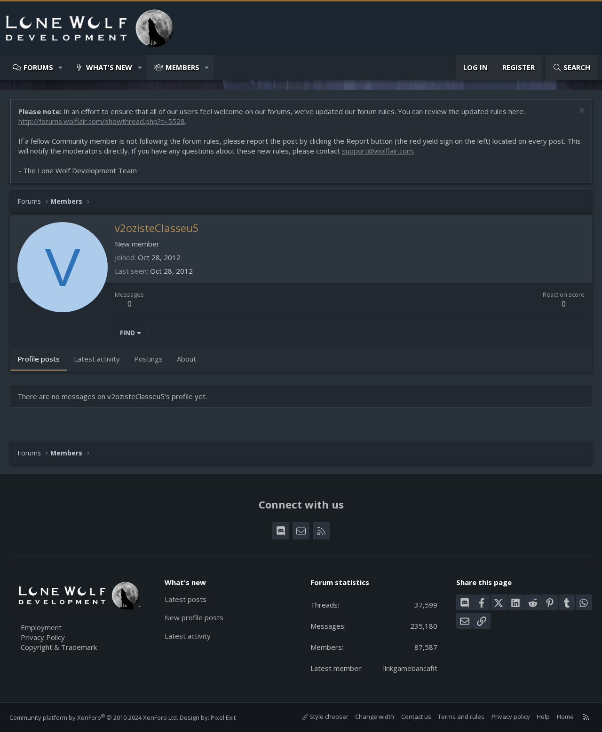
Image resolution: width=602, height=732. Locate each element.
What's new (109, 67)
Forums (38, 67)
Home (565, 716)
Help (543, 716)
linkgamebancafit (410, 668)
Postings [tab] (148, 358)
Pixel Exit (223, 717)
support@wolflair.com (377, 150)
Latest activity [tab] (97, 358)
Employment (41, 627)
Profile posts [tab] (38, 358)
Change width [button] (374, 716)
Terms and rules (461, 716)
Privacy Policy (43, 637)
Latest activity (188, 635)
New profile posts (194, 617)
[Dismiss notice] (581, 111)
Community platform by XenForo (93, 717)
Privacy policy (510, 716)
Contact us (416, 716)
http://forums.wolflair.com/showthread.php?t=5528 (101, 121)
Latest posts (185, 599)
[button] (61, 67)
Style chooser (328, 716)
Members (182, 67)
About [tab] (186, 358)
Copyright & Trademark (59, 647)
